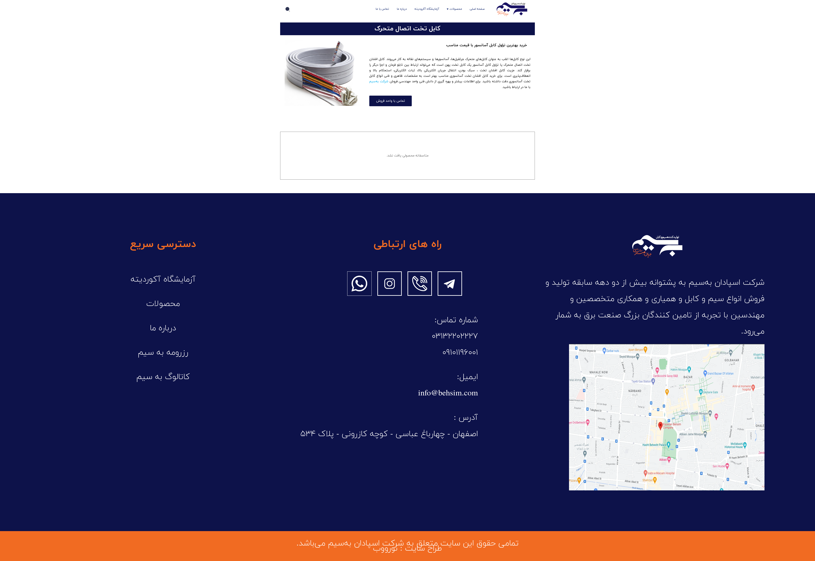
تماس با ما (382, 9)
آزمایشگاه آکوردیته (163, 279)
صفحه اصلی (477, 9)
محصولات (456, 9)
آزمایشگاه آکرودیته (427, 9)
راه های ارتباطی (407, 244)
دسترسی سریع (163, 244)
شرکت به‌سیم (378, 81)
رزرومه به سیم (163, 352)
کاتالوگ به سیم (163, 377)
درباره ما (402, 9)
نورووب (385, 548)
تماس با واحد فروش (390, 101)
